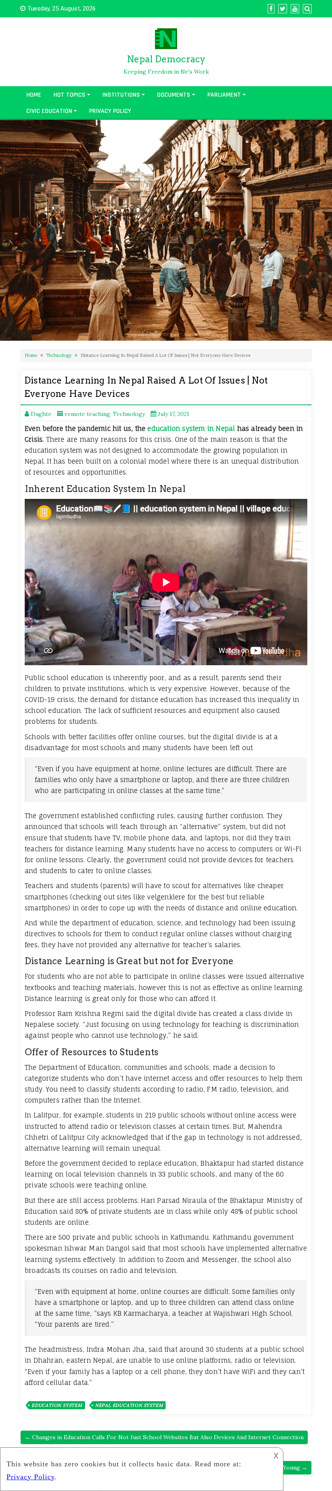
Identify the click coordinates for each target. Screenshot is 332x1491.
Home (33, 95)
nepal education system (129, 1405)
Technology (59, 355)
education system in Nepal (191, 428)
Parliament (224, 95)
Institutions (121, 95)
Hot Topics (69, 95)
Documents (173, 95)
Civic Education (49, 111)
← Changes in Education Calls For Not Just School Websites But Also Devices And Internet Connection (164, 1437)
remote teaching (87, 414)
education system (57, 1405)
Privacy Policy (110, 111)
